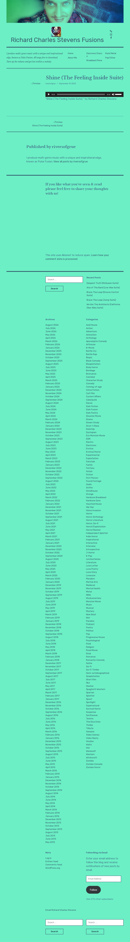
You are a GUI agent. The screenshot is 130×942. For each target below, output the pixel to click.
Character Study (94, 380)
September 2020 (54, 556)
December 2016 (53, 702)
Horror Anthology (94, 517)
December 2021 (53, 507)
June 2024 (50, 409)
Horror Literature (94, 520)
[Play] (48, 94)
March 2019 (51, 614)
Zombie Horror (93, 767)
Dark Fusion (92, 409)
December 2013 (53, 819)
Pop (88, 634)
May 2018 (50, 647)
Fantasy (90, 468)
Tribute (89, 728)
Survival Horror (93, 708)
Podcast (90, 624)
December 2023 (53, 429)
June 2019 (50, 604)
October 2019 (52, 591)
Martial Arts (92, 582)
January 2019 (52, 621)
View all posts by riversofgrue (70, 161)
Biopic (89, 357)
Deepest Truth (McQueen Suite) (103, 283)
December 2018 (53, 624)
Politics (89, 630)
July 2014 (50, 796)
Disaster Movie (93, 416)
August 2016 (51, 715)
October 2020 (52, 552)
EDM (88, 439)
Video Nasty (92, 738)
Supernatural (92, 705)
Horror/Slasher (93, 530)
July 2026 (50, 328)
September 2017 (53, 673)
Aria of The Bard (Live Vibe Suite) (103, 287)
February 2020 (52, 578)
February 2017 (52, 695)
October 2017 (52, 669)
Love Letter (92, 565)
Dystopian (91, 432)
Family (89, 465)
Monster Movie (93, 601)
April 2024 (50, 416)
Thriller (89, 725)
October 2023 (52, 435)
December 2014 (53, 780)
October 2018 (52, 630)
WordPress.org (52, 868)
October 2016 (52, 708)
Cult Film (90, 393)
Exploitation (92, 458)
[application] (84, 94)
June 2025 (50, 370)
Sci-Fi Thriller (92, 669)
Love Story (91, 572)
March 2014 (51, 809)
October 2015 (52, 747)
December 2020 (53, 546)
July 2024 (50, 406)
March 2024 (51, 419)
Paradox (90, 621)
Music (89, 604)
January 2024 (52, 426)
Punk (88, 643)
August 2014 (51, 793)
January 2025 (52, 386)
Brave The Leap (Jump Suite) (101, 300)
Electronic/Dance (94, 54)
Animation (91, 334)
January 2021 (52, 543)
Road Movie (92, 650)
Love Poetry (92, 569)
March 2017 (51, 692)
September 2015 (53, 751)
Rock (88, 653)
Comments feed (53, 864)
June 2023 (50, 448)
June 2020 (50, 565)
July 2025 (50, 367)
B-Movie (90, 347)
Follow (93, 889)
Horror (89, 513)
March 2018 (51, 653)
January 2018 (52, 660)
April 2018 (50, 650)
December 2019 (53, 585)
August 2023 (52, 442)
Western (90, 754)
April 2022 (50, 494)
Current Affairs (93, 396)
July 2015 (50, 757)
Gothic (89, 487)
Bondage (90, 370)
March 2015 (51, 770)
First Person (92, 478)
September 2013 (53, 829)
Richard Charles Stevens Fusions (57, 39)
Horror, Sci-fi (92, 523)
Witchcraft (91, 757)
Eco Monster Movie (95, 435)
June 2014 (50, 799)
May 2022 (50, 491)
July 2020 (50, 562)
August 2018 (51, 637)
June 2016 (50, 721)
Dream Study (92, 422)
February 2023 (52, 461)
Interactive (91, 543)
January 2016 (52, 738)
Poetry (89, 627)
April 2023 (50, 455)
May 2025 (50, 373)
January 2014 (52, 816)
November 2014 (53, 783)
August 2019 (51, 598)
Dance (89, 403)
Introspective (93, 549)
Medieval (90, 585)
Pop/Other (110, 58)
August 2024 (52, 403)
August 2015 (51, 754)
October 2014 (52, 786)
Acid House (91, 325)
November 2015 (53, 744)
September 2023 (53, 439)
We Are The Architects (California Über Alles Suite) (103, 306)
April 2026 (50, 338)
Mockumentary (93, 598)
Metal (89, 591)
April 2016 (50, 728)
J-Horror (90, 552)
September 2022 (53, 478)
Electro (89, 442)
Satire (89, 663)
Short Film (91, 679)
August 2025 (52, 364)
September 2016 (53, 712)
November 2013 (53, 822)
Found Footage (93, 481)
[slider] (118, 94)
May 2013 (50, 842)
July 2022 (50, 484)
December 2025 (53, 351)
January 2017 (52, 699)
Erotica (89, 448)
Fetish (89, 471)
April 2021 (50, 533)
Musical (90, 608)
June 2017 (50, 682)
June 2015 (50, 760)
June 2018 (50, 643)
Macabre (90, 578)
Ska (88, 682)
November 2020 (53, 549)
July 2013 (50, 835)
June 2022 (50, 487)
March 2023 (51, 458)
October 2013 (52, 826)
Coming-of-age (94, 386)
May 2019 (50, 608)
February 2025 (52, 383)
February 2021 (52, 539)
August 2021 (51, 520)
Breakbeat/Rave (94, 60)
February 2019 (52, 617)
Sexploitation (93, 676)
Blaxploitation (93, 364)
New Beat (91, 614)
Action (89, 328)
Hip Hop (90, 507)
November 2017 (53, 666)
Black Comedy (93, 360)
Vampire (90, 731)
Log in (48, 858)
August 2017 (51, 676)
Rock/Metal (110, 53)
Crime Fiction (92, 390)
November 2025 (53, 354)
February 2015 (52, 773)
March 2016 (51, 731)
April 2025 (50, 377)
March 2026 (51, 341)
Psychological (93, 640)
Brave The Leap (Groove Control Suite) (103, 294)
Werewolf (91, 751)
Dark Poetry (92, 412)
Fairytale (90, 461)
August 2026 (52, 325)
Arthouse (90, 344)
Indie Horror (92, 536)
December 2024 (53, 390)
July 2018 (50, 640)
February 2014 (52, 813)
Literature (91, 562)
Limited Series (93, 559)
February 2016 (52, 734)
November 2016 (53, 705)
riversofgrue (50, 84)
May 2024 (50, 412)
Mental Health (93, 588)
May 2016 (50, 725)
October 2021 (52, 513)
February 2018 (52, 656)
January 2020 (52, 582)
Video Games (92, 734)
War (88, 747)
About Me (72, 58)
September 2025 (53, 360)
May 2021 (50, 530)
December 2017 (53, 663)
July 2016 (50, 718)
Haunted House (94, 504)
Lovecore (90, 575)
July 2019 (50, 601)
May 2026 (50, 334)
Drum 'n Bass (92, 426)
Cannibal (90, 377)
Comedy (90, 383)
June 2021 (50, 526)
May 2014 (50, 803)
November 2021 (53, 510)
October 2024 (52, 396)
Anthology (91, 338)
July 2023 (50, 445)
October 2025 (52, 357)
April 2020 (50, 572)
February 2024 (52, 422)
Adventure (91, 331)
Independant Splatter (97, 533)
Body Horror (92, 367)
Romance (91, 656)
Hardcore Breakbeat (96, 497)
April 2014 (50, 806)
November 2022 (53, 471)
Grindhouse (92, 491)
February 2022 (52, 500)
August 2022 (52, 481)
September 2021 (53, 517)
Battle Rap (91, 354)
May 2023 (50, 452)
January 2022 (52, 504)
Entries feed (51, 861)
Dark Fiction (92, 406)
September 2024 (53, 399)
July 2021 (50, 523)
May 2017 (50, 686)
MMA (88, 595)
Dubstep (90, 429)
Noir (88, 617)
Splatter (90, 695)
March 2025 (51, 380)
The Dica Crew (93, 721)
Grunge (89, 494)
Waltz (89, 744)
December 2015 (53, 741)
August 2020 (52, 559)
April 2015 (50, 767)
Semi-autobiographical (97, 673)
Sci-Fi (89, 666)
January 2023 (52, 465)
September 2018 (53, 634)
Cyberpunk (91, 399)
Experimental (93, 455)
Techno (89, 718)
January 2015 (52, 777)
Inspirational (92, 539)
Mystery (90, 611)
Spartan (90, 692)
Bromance (91, 373)
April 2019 (50, 611)
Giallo (89, 484)
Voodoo (90, 741)
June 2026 (50, 331)
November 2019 (53, 588)
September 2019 (53, 595)
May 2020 (50, 569)
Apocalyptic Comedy (96, 341)
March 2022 (51, 497)
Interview (91, 546)
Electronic (91, 445)
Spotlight (90, 702)
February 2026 (52, 344)
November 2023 (53, 432)
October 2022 (52, 474)
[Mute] (113, 94)
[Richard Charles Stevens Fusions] (65, 11)
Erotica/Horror (93, 452)
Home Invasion (93, 510)
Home (70, 53)
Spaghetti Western (95, 689)
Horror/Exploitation (96, 526)
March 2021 (51, 536)
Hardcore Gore (93, 500)
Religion (90, 647)
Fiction (89, 474)
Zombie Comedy (94, 764)
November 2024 (53, 393)
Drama (89, 419)
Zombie (90, 760)
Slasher (90, 686)
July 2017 (50, 679)
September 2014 (53, 790)
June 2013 (50, 839)
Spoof (89, 699)
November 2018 (53, 627)
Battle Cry (91, 351)
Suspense (91, 712)
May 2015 (50, 764)
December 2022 (53, 468)
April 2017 (50, 689)
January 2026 (52, 347)
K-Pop (89, 556)
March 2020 (51, 575)
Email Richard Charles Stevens (60, 910)
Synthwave (92, 715)
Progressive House (95, 637)
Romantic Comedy (95, 660)
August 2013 (51, 832)
